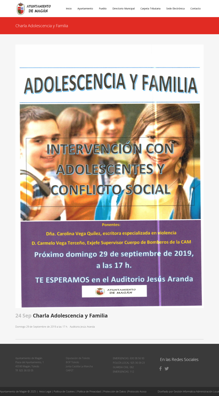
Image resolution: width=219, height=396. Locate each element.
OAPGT (69, 370)
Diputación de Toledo (78, 358)
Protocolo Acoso (137, 391)
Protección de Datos (114, 391)
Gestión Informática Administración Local (196, 391)
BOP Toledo (72, 362)
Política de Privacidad (89, 391)
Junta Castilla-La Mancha (79, 366)
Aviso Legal (45, 391)
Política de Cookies (64, 391)
